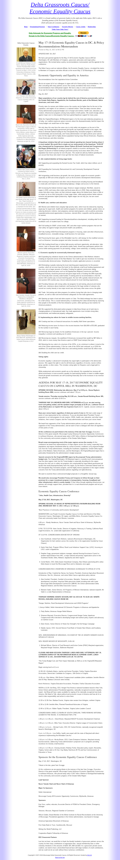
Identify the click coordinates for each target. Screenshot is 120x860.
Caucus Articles (80, 27)
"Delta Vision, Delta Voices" (60, 29)
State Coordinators (53, 27)
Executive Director (67, 27)
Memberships (92, 27)
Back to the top (60, 857)
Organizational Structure (37, 27)
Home (26, 27)
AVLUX (89, 855)
